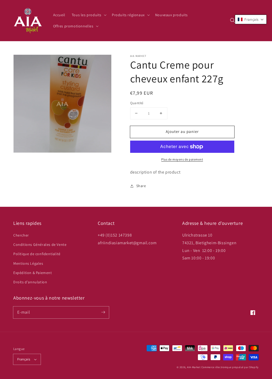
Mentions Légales (28, 263)
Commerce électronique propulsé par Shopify (230, 367)
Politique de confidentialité (37, 253)
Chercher (21, 235)
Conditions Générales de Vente (39, 244)
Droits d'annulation (30, 282)
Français (23, 359)
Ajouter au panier (182, 131)
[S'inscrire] (103, 312)
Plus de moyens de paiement (182, 159)
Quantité (136, 103)
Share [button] (141, 185)
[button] (233, 20)
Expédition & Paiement (32, 272)
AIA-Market (194, 367)
